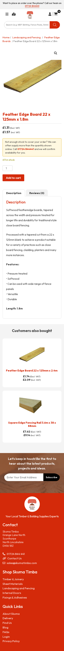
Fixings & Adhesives (15, 597)
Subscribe (51, 477)
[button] (56, 53)
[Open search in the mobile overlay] (32, 25)
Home (6, 37)
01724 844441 (32, 6)
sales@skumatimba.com (22, 563)
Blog (5, 627)
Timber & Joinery (13, 579)
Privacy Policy (11, 641)
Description (13, 193)
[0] (55, 14)
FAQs (6, 632)
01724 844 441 (16, 554)
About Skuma (11, 613)
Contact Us (14, 558)
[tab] (14, 193)
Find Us (7, 623)
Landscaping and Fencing (26, 37)
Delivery (8, 618)
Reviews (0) (36, 193)
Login (6, 636)
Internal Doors (12, 593)
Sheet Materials (13, 584)
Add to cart (13, 178)
